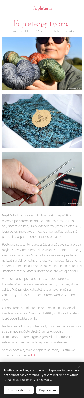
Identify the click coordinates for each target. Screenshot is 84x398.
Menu (79, 5)
